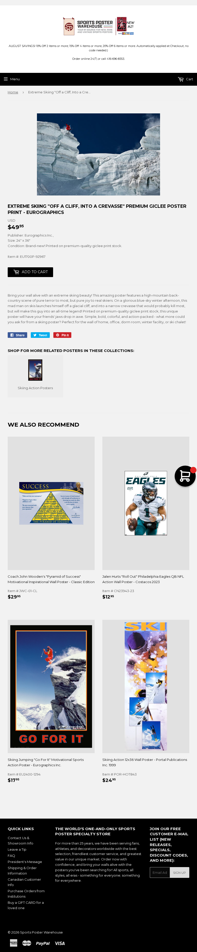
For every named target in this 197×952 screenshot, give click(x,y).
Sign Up (179, 873)
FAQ (11, 855)
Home (13, 92)
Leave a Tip (17, 849)
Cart (189, 79)
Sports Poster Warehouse (41, 932)
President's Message (25, 862)
